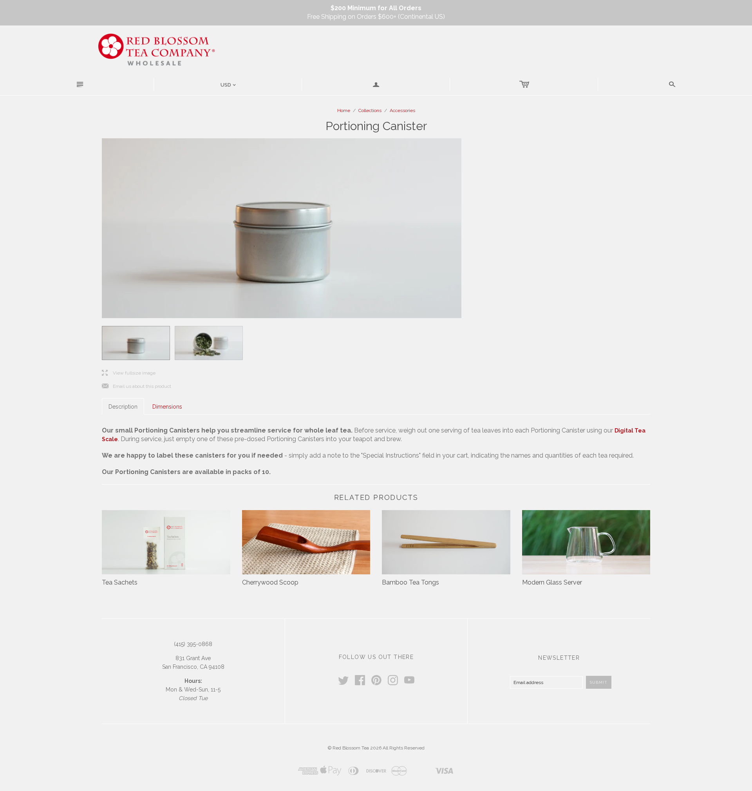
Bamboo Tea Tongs (410, 582)
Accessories (402, 110)
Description (122, 407)
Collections (369, 110)
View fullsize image (128, 373)
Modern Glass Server (552, 582)
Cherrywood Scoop (270, 582)
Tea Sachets (119, 582)
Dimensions (167, 407)
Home (343, 110)
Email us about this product (136, 386)
